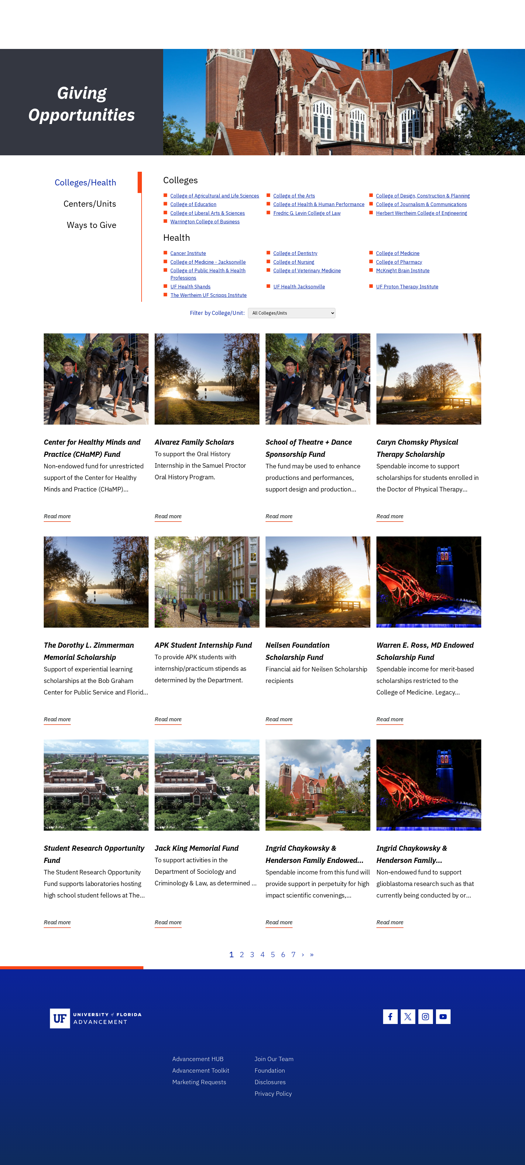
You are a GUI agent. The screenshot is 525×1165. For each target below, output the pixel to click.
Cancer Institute (188, 253)
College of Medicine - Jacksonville (208, 262)
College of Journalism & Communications (421, 204)
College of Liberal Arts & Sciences (207, 213)
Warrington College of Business (205, 222)
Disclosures (270, 1082)
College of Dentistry (295, 253)
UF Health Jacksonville (299, 287)
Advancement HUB (198, 1059)
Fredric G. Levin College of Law (307, 213)
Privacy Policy (273, 1093)
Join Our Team (274, 1059)
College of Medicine (398, 253)
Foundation (270, 1070)
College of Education (193, 204)
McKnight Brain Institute (403, 270)
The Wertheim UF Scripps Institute (208, 295)
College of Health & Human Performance (319, 204)
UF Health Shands (190, 287)
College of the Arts (294, 196)
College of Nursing (293, 262)
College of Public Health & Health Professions (207, 274)
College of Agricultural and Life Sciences (214, 196)
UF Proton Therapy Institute (407, 287)
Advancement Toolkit (200, 1070)
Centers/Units (89, 203)
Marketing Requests (199, 1082)
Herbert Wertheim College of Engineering (421, 213)
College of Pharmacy (399, 262)
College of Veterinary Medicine (307, 270)
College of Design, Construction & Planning (423, 196)
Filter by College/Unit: (217, 312)
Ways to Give (91, 224)
